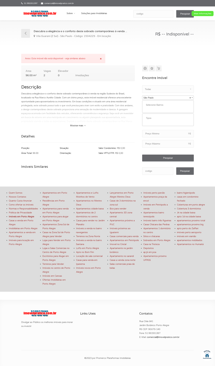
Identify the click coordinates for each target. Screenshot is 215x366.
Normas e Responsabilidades (23, 208)
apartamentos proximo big (190, 224)
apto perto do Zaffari (187, 228)
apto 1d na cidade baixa (189, 216)
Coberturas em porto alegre (191, 204)
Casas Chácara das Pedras (156, 224)
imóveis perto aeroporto (189, 232)
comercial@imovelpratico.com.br (59, 3)
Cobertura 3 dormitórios (189, 208)
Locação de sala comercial (89, 256)
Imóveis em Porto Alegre (21, 216)
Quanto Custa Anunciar (20, 200)
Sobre (70, 13)
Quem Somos (15, 192)
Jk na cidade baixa (186, 212)
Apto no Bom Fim (85, 252)
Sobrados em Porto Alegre (156, 240)
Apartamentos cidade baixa (90, 208)
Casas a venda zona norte (122, 260)
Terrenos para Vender (53, 264)
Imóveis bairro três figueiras (157, 220)
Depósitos (148, 248)
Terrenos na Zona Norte (88, 236)
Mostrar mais (77, 125)
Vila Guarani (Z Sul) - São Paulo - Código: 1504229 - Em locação (73, 36)
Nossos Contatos (17, 196)
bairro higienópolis (186, 192)
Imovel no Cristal (118, 244)
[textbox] (168, 105)
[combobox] (168, 98)
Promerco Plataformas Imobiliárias (113, 358)
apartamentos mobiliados (189, 240)
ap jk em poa (149, 252)
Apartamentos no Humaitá (190, 244)
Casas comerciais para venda (124, 236)
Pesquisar (185, 13)
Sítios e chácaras (151, 236)
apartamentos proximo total (191, 220)
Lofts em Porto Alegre (87, 248)
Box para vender (118, 208)
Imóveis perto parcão (154, 192)
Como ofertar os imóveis (21, 204)
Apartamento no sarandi (122, 256)
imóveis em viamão (186, 236)
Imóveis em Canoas (52, 276)
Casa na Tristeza (151, 244)
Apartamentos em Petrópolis (124, 240)
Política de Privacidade (20, 212)
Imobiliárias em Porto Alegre (23, 228)
